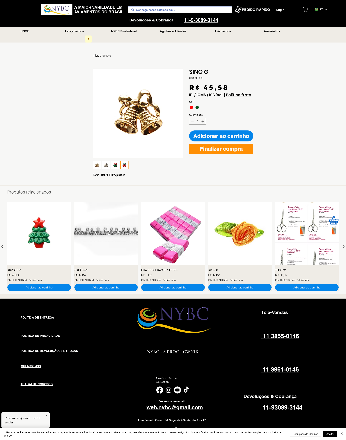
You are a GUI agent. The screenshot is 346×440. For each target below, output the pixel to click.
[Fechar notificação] (46, 415)
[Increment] (203, 121)
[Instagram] (168, 390)
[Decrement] (192, 121)
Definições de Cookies (305, 434)
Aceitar (330, 434)
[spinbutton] (197, 121)
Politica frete (238, 95)
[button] (306, 9)
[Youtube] (177, 390)
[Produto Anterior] (2, 246)
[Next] (88, 39)
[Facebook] (159, 390)
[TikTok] (186, 390)
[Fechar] (342, 434)
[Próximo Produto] (344, 246)
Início (96, 55)
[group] (173, 246)
